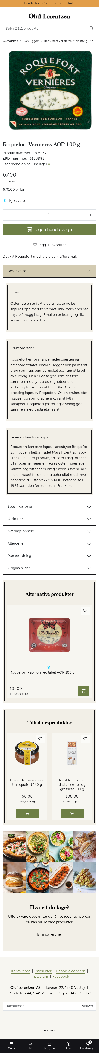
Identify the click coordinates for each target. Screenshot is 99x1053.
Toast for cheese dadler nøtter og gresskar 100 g (72, 785)
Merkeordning (19, 556)
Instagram (40, 977)
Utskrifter (15, 519)
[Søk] (91, 28)
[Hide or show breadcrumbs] (91, 41)
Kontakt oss (20, 971)
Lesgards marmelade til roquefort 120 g (27, 783)
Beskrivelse (17, 271)
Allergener (16, 544)
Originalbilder (19, 568)
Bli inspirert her (49, 934)
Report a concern (70, 971)
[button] (4, 201)
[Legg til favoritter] (85, 611)
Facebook (61, 977)
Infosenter (43, 971)
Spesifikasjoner (20, 507)
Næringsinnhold (21, 531)
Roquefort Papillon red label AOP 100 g (42, 673)
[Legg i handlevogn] (83, 691)
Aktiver (87, 1006)
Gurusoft (49, 1030)
